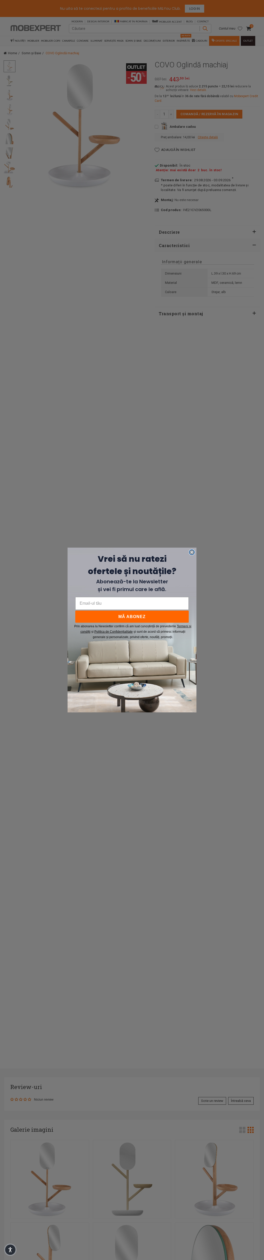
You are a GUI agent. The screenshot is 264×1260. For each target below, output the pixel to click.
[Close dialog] (191, 552)
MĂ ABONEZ (132, 616)
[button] (10, 1250)
